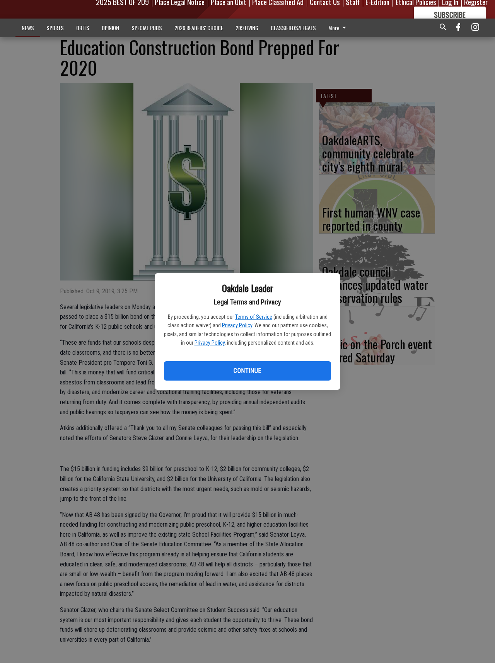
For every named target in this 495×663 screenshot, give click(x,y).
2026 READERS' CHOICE (198, 28)
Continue (247, 370)
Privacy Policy (237, 325)
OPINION (110, 28)
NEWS (28, 28)
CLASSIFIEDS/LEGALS (293, 28)
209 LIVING (247, 28)
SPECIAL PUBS (146, 28)
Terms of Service (253, 317)
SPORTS (55, 28)
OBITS (82, 28)
